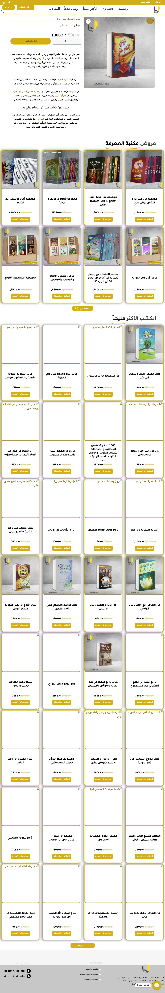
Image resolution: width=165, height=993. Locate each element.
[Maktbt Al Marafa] (29, 971)
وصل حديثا (61, 18)
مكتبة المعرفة (62, 79)
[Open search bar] (2, 11)
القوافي (40, 58)
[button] (88, 21)
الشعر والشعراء (74, 18)
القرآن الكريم (61, 95)
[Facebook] (9, 3)
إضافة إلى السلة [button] (145, 219)
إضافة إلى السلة (30, 41)
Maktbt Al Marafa (14, 970)
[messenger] (4, 3)
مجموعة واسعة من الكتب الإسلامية (28, 91)
